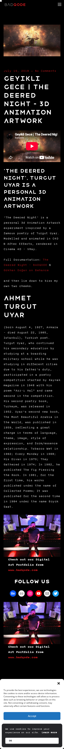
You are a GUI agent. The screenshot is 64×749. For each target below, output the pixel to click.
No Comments (45, 70)
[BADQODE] (15, 4)
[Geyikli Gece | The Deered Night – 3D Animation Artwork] (32, 55)
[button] (58, 683)
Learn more (49, 732)
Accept (32, 716)
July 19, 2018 (16, 70)
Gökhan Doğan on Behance (26, 270)
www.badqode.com (23, 570)
